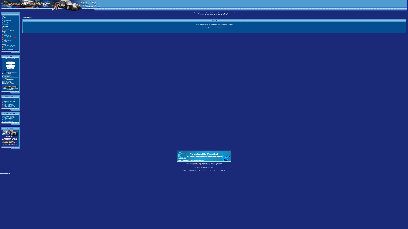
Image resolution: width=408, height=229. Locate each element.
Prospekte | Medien (9, 38)
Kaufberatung (7, 35)
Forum (5, 27)
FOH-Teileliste (7, 48)
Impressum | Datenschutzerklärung (213, 163)
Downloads (6, 29)
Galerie (5, 34)
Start (5, 17)
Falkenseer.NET (214, 164)
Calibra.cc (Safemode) (9, 117)
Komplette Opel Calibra (9, 101)
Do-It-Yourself (7, 36)
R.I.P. (5, 39)
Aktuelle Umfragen (8, 49)
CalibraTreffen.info (8, 118)
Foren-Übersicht (27, 17)
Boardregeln (210, 14)
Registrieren (226, 14)
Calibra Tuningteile (8, 102)
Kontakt (6, 24)
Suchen (218, 14)
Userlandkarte (7, 20)
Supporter (6, 22)
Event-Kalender (8, 40)
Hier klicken (205, 27)
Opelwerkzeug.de (8, 121)
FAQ (5, 21)
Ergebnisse (7, 33)
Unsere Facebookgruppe (10, 46)
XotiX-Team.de (7, 120)
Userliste (6, 19)
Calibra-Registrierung (9, 45)
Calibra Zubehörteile (9, 105)
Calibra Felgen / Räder (9, 106)
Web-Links (6, 41)
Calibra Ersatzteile (8, 104)
